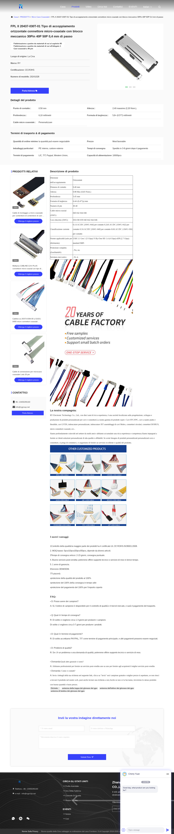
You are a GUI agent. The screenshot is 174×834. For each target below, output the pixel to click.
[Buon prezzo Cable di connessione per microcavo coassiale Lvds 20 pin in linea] (28, 352)
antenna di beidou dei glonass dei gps (67, 691)
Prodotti (75, 6)
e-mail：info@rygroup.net (25, 794)
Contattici (118, 6)
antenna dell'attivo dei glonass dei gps (117, 688)
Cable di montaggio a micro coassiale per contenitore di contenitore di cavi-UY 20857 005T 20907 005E (27, 215)
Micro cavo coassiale (40, 17)
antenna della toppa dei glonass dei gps (79, 688)
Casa (62, 6)
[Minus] (167, 773)
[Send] (168, 830)
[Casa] (21, 6)
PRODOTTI (24, 17)
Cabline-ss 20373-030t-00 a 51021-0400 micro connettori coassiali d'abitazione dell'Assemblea (26, 321)
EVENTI (133, 6)
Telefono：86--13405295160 (26, 789)
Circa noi (102, 6)
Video (88, 6)
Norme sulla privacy (30, 831)
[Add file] (123, 830)
